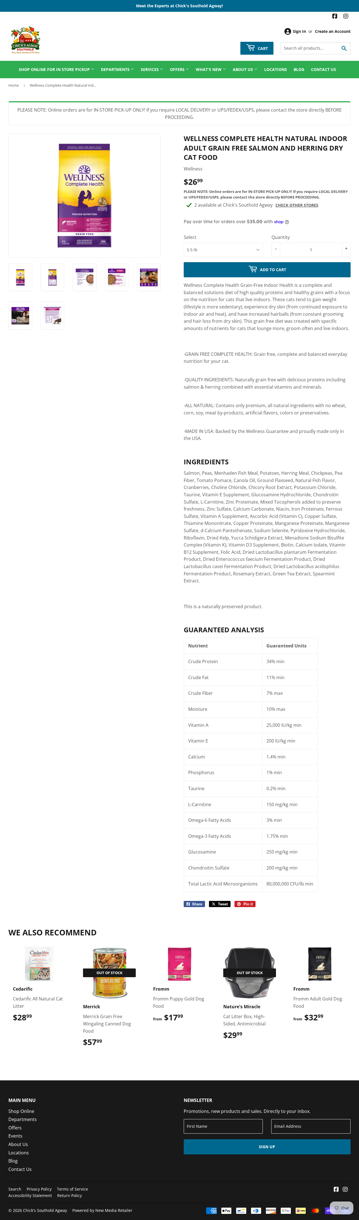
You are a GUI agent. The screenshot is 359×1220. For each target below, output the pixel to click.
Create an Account (333, 31)
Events (15, 1136)
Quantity (280, 237)
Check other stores (296, 205)
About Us (243, 69)
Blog (299, 69)
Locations (275, 69)
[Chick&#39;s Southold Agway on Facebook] (334, 16)
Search (14, 1189)
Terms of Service (72, 1189)
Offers (178, 69)
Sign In (299, 31)
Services (150, 69)
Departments (116, 69)
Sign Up (267, 1146)
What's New (209, 69)
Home (13, 85)
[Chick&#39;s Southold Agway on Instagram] (345, 16)
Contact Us (323, 69)
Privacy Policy (39, 1189)
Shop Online (21, 1111)
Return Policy (69, 1195)
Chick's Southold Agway (45, 1210)
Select (190, 237)
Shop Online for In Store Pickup (55, 69)
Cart (262, 48)
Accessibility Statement (30, 1195)
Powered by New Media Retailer (102, 1210)
